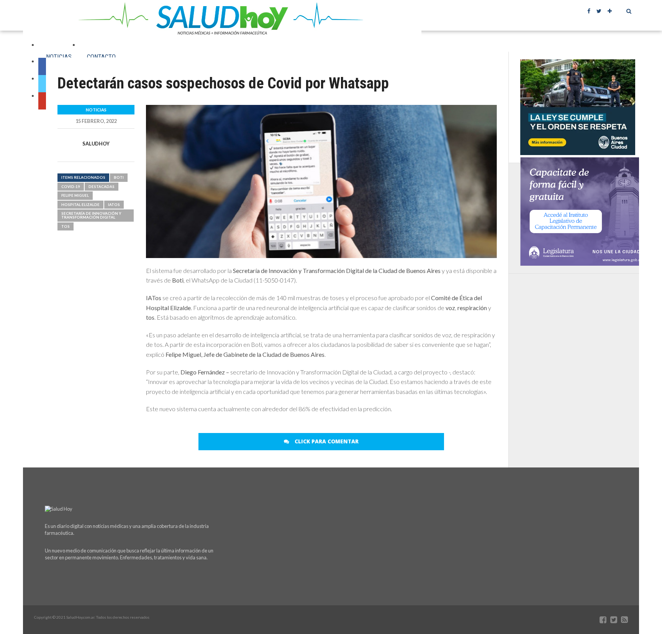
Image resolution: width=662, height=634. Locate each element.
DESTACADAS (101, 187)
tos (65, 226)
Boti (119, 177)
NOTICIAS (59, 56)
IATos (114, 205)
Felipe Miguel (75, 195)
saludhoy (96, 144)
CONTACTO (101, 56)
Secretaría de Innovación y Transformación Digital (91, 215)
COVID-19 (70, 187)
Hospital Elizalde (80, 205)
